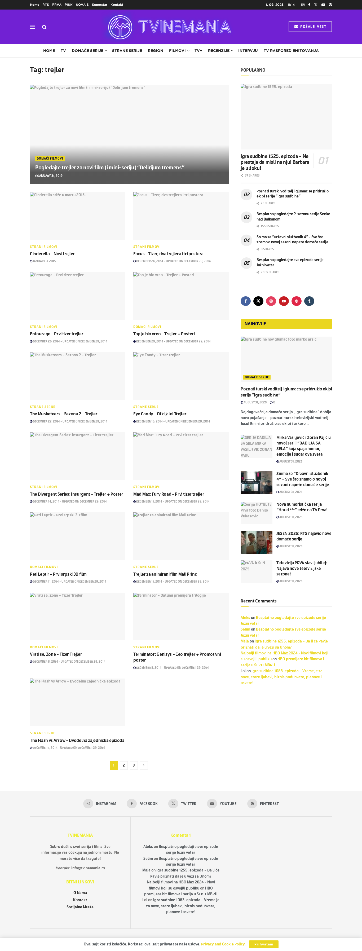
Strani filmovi (43, 246)
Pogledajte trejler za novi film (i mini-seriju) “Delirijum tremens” (109, 167)
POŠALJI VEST (312, 27)
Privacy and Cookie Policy (223, 944)
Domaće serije (87, 51)
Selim (245, 629)
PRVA (56, 4)
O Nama (80, 893)
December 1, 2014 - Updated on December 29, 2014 (68, 748)
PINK (69, 4)
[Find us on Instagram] (302, 5)
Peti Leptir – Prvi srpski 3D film (58, 574)
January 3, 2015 (44, 261)
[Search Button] (44, 26)
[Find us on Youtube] (323, 5)
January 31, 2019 (50, 176)
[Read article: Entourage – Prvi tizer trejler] (77, 296)
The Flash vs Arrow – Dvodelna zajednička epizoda (77, 740)
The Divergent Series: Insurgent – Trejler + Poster (76, 494)
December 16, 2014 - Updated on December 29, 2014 (173, 421)
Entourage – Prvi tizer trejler (56, 333)
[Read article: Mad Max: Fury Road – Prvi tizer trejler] (181, 456)
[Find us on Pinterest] (330, 5)
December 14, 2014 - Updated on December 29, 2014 (69, 501)
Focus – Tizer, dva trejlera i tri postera (168, 253)
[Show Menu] (32, 27)
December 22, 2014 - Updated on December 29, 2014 (69, 421)
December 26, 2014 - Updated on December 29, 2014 (173, 261)
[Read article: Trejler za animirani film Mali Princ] (181, 536)
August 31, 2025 (255, 402)
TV (63, 51)
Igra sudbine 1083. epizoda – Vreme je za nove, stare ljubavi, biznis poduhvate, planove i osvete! (282, 677)
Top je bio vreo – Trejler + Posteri (164, 333)
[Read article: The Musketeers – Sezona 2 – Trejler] (77, 376)
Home (34, 4)
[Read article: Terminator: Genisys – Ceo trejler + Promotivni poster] (181, 616)
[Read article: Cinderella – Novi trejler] (77, 216)
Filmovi (177, 51)
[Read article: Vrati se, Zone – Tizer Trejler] (77, 616)
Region (155, 51)
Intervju (248, 51)
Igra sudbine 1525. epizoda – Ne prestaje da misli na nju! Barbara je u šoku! (275, 162)
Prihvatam (263, 944)
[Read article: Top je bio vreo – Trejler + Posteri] (181, 296)
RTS (45, 4)
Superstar (99, 4)
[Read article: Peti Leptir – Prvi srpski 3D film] (77, 536)
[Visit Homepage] (167, 27)
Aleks (245, 617)
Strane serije (127, 51)
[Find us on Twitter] (316, 5)
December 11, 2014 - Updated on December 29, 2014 (173, 501)
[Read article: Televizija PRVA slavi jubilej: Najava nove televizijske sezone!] (256, 571)
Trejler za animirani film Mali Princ (165, 574)
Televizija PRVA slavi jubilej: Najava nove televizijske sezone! (301, 568)
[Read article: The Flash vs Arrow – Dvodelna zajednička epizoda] (77, 702)
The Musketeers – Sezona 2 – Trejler (64, 413)
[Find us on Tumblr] (309, 301)
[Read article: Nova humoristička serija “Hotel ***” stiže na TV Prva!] (256, 513)
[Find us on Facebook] (309, 5)
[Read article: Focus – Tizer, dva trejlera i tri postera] (181, 216)
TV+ (198, 51)
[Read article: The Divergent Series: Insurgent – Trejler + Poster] (77, 456)
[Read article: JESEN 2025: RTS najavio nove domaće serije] (256, 542)
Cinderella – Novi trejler (52, 253)
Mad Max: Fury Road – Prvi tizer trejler (168, 494)
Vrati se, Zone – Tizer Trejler (56, 654)
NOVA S (82, 4)
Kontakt (117, 4)
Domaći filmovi (50, 158)
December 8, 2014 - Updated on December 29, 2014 (68, 661)
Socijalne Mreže (80, 907)
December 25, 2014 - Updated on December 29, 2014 (173, 341)
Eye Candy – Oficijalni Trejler (159, 413)
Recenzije (218, 51)
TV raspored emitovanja (291, 51)
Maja (245, 641)
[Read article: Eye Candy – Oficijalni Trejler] (181, 376)
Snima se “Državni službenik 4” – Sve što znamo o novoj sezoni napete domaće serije (302, 479)
